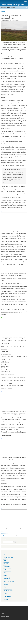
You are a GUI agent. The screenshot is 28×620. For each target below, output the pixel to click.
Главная (3, 11)
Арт (4, 598)
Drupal (7, 616)
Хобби (5, 560)
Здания (5, 587)
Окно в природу (7, 577)
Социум (5, 565)
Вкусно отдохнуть (7, 595)
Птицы (5, 569)
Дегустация (6, 592)
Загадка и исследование (8, 557)
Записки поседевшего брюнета (12, 4)
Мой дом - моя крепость (8, 590)
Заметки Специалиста (8, 589)
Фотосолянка (6, 561)
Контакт (2, 613)
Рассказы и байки (7, 568)
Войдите (4, 535)
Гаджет (5, 593)
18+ (4, 554)
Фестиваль (6, 563)
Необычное (6, 558)
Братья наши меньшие (8, 596)
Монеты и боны (7, 578)
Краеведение (6, 583)
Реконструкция (7, 566)
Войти (25, 1)
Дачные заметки (7, 556)
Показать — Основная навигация (8, 7)
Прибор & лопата (4, 532)
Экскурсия (6, 599)
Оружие (5, 575)
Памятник (5, 574)
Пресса (5, 572)
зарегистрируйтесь (11, 535)
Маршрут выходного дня (9, 581)
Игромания (6, 586)
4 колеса (5, 580)
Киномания (6, 584)
